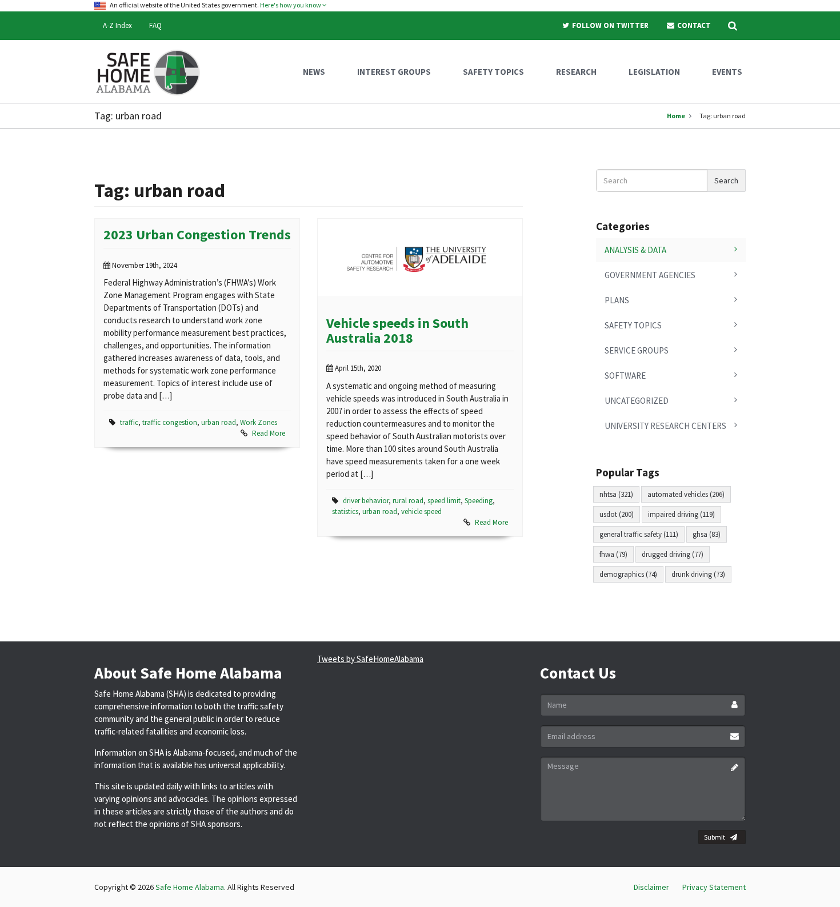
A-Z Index (117, 25)
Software (625, 375)
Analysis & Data (635, 249)
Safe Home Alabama (189, 887)
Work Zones (258, 422)
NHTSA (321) (616, 494)
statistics (345, 511)
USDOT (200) (616, 514)
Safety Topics (633, 325)
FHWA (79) (613, 554)
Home (676, 115)
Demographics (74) (628, 574)
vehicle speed (421, 511)
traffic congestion (169, 422)
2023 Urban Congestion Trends (197, 234)
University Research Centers (665, 425)
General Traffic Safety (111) (638, 534)
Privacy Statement (714, 887)
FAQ (155, 25)
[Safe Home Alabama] (152, 71)
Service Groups (637, 350)
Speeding (479, 500)
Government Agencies (650, 275)
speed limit (444, 500)
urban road (218, 422)
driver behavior (366, 500)
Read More (268, 433)
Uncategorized (637, 400)
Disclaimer (651, 887)
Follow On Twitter (609, 25)
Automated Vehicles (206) (686, 494)
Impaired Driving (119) (681, 514)
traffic (129, 422)
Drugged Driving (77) (672, 554)
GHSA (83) (707, 534)
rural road (408, 500)
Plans (617, 300)
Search (726, 180)
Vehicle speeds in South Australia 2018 (397, 330)
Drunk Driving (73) (698, 574)
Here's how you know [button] (291, 5)
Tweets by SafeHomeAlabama (370, 658)
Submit (714, 837)
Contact (693, 25)
